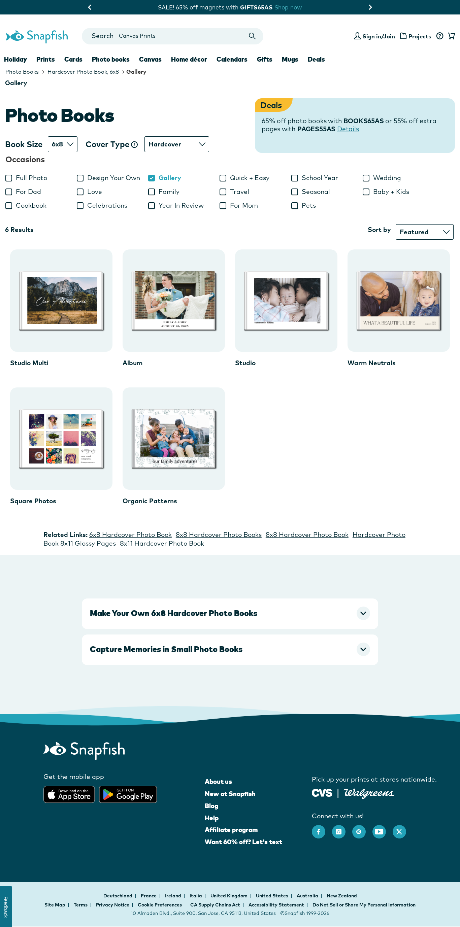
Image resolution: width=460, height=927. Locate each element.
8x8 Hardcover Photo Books (219, 534)
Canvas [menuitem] (150, 59)
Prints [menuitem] (45, 59)
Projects (419, 36)
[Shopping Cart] (450, 36)
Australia (308, 896)
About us (218, 782)
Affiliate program (231, 830)
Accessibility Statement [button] (276, 905)
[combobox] (172, 36)
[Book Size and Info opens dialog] (134, 144)
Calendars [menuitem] (232, 59)
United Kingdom (229, 896)
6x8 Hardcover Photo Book (130, 534)
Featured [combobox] (414, 232)
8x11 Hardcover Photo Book (162, 543)
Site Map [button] (54, 905)
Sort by (379, 230)
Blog (211, 806)
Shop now (288, 7)
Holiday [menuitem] (15, 59)
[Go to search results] (252, 36)
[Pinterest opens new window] (362, 828)
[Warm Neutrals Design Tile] (399, 300)
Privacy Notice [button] (112, 905)
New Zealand (342, 896)
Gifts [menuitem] (264, 59)
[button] (230, 613)
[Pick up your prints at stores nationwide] (322, 791)
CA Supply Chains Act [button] (215, 905)
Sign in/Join (378, 36)
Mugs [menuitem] (290, 59)
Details (348, 129)
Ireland (173, 896)
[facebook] (322, 828)
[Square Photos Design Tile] (61, 438)
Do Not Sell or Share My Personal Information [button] (364, 905)
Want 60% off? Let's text (243, 842)
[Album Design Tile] (174, 300)
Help (212, 818)
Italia (196, 896)
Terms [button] (81, 905)
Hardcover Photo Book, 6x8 (82, 71)
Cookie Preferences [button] (160, 905)
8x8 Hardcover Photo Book (307, 534)
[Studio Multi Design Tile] (61, 300)
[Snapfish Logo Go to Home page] (36, 36)
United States (272, 896)
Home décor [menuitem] (189, 59)
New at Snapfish (230, 794)
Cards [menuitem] (73, 59)
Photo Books (22, 71)
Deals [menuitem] (316, 59)
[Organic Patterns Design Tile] (174, 438)
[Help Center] (440, 36)
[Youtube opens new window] (382, 828)
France (149, 896)
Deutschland (118, 896)
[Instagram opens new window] (342, 828)
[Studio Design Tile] (286, 300)
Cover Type (108, 144)
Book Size (23, 144)
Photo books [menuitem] (111, 59)
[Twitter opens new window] (403, 828)
